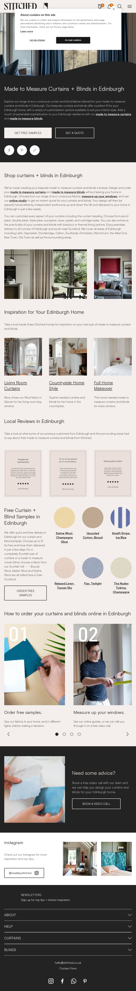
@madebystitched (20, 873)
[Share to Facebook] (9, 150)
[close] (114, 9)
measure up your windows (99, 196)
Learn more (26, 31)
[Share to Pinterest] (22, 150)
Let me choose (37, 40)
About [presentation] (10, 915)
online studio (18, 200)
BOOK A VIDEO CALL (96, 804)
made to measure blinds (26, 118)
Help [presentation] (8, 926)
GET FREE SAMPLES (28, 133)
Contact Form (68, 968)
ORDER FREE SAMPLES (26, 593)
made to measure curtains (113, 114)
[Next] (127, 734)
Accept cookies (73, 40)
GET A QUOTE (75, 133)
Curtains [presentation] (12, 938)
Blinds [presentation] (10, 949)
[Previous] (8, 734)
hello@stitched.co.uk (68, 962)
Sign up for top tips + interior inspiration (45, 900)
